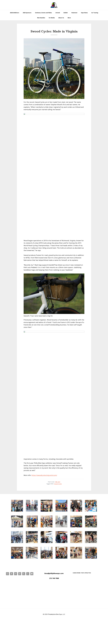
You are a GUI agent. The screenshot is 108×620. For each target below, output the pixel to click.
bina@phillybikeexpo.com (54, 573)
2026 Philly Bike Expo (54, 5)
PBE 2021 (57, 482)
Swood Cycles (58, 484)
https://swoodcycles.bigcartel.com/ (44, 475)
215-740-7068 (54, 578)
